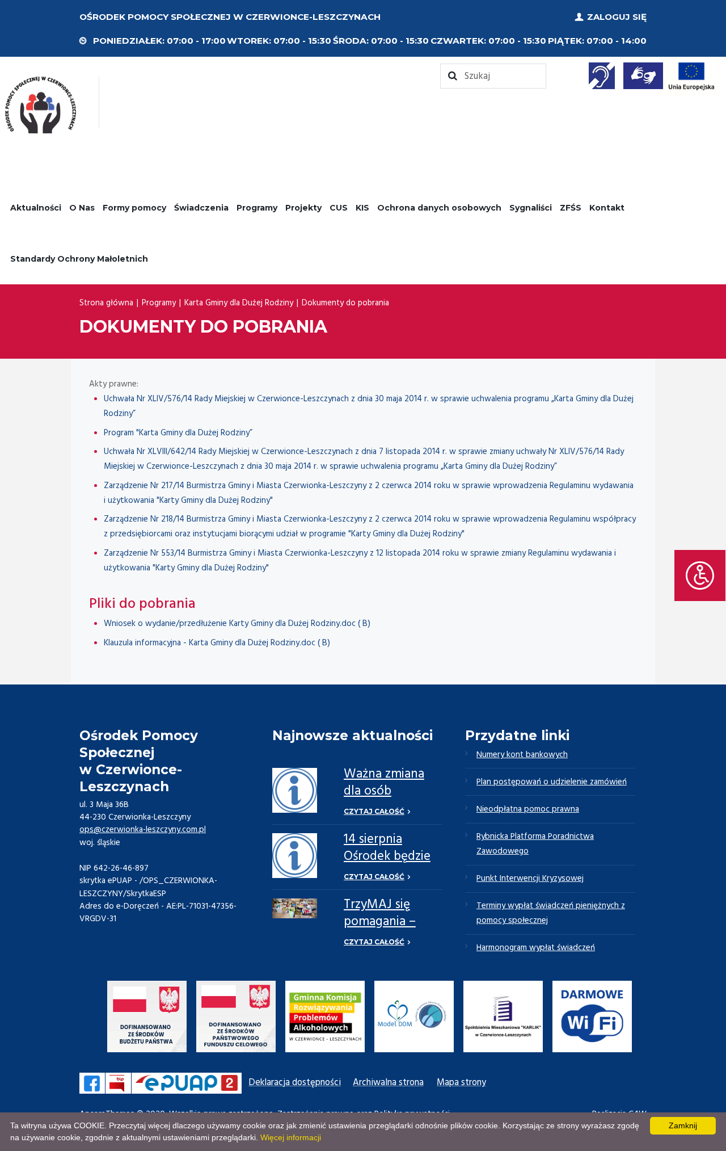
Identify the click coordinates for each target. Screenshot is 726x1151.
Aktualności (35, 208)
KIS (362, 208)
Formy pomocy (134, 208)
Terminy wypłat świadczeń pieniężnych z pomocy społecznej (550, 913)
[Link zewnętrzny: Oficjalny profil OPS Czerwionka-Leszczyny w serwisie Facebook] (92, 1083)
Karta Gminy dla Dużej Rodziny (238, 303)
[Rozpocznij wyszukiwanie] (493, 76)
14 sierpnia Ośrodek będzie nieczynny (387, 856)
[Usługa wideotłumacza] (643, 75)
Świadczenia (201, 208)
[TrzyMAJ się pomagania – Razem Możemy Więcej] (294, 908)
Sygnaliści (530, 208)
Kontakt (606, 208)
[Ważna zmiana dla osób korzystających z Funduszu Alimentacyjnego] (294, 790)
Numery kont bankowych (522, 755)
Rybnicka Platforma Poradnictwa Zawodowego (535, 844)
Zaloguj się (617, 16)
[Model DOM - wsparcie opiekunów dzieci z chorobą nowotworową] (414, 1019)
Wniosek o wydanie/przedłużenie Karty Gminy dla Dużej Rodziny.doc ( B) (237, 624)
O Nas (82, 208)
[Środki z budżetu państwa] (146, 1019)
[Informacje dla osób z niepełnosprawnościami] (602, 75)
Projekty (303, 208)
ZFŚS (570, 208)
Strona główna (106, 303)
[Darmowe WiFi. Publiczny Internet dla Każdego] (592, 1019)
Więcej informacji (290, 1137)
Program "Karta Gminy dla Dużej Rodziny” (178, 433)
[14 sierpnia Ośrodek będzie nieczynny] (294, 855)
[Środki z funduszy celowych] (235, 1019)
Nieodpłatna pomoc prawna (527, 809)
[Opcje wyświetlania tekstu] (700, 575)
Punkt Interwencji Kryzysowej (530, 878)
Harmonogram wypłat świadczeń (535, 948)
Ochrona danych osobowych (439, 208)
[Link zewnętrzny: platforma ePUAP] (187, 1083)
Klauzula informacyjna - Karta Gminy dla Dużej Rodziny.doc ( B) (217, 643)
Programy (257, 208)
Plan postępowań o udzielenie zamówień (551, 782)
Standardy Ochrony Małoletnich (79, 259)
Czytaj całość (374, 811)
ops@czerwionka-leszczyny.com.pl (142, 830)
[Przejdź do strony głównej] (40, 105)
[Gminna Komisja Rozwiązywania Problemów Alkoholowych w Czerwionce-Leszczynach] (325, 1019)
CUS (339, 208)
